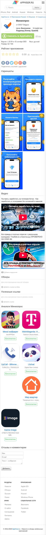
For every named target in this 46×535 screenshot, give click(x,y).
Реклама (8, 504)
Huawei (22, 12)
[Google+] (20, 64)
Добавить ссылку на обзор (12, 287)
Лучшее (7, 494)
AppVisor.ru (5, 17)
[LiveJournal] (24, 64)
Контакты (8, 515)
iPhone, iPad (5, 12)
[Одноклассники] (16, 64)
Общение (31, 17)
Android (15, 12)
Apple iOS (24, 486)
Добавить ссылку (9, 301)
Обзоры (8, 490)
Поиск (7, 497)
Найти (37, 7)
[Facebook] (7, 64)
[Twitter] (12, 64)
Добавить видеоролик (10, 272)
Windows (30, 12)
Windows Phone (27, 497)
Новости (39, 12)
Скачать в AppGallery (19, 36)
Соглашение (9, 512)
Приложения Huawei (19, 17)
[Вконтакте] (3, 64)
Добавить (6, 468)
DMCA (7, 519)
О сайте (8, 508)
